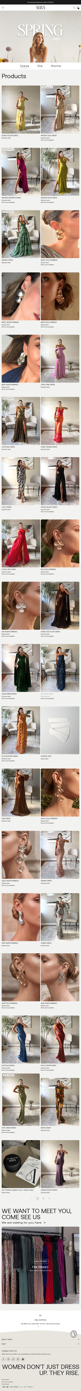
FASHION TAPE (46, 756)
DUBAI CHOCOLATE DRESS (50, 632)
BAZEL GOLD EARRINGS (49, 260)
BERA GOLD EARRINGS (49, 322)
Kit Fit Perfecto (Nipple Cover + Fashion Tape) (17, 1190)
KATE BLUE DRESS (8, 1065)
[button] (74, 7)
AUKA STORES (40, 1261)
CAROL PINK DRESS (48, 384)
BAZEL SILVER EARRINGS (10, 322)
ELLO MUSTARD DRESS (10, 756)
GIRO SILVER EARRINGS (10, 943)
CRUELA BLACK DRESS (49, 507)
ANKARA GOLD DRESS (49, 135)
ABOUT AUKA (7, 1339)
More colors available (47, 140)
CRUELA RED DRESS (9, 569)
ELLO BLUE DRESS (47, 694)
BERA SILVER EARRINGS (10, 384)
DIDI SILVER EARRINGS (9, 632)
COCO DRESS (6, 507)
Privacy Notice (5, 1384)
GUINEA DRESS (46, 943)
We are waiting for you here (21, 1222)
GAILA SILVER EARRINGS (10, 881)
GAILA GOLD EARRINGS (49, 818)
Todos (24, 66)
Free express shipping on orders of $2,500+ (40, 2)
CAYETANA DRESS (8, 447)
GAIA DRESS (6, 818)
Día (40, 66)
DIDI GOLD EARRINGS (48, 569)
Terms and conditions (7, 1381)
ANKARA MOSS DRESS (49, 198)
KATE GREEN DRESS (9, 1128)
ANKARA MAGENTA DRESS (11, 198)
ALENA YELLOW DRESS (10, 135)
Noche (56, 66)
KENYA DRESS (46, 1128)
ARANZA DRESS (7, 260)
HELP (4, 1344)
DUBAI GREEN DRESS (9, 694)
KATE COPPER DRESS (48, 1065)
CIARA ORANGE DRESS (49, 447)
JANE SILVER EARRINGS (49, 1003)
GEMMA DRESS (46, 881)
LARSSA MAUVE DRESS (49, 1190)
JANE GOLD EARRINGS (9, 1003)
